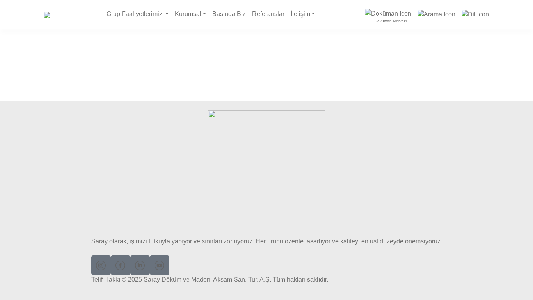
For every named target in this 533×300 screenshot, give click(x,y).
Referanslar (268, 14)
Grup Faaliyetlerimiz (135, 14)
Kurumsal (188, 14)
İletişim (300, 14)
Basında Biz (229, 14)
